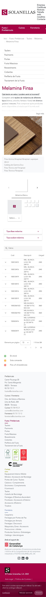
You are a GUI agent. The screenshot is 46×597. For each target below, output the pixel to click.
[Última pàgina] (41, 348)
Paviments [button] (8, 55)
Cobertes (8, 440)
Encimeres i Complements (15, 486)
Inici (5, 39)
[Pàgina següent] (36, 348)
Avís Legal (9, 579)
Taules (7, 491)
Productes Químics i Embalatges (17, 532)
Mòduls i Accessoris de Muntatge (18, 477)
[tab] (21, 187)
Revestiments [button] (10, 68)
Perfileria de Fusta (12, 443)
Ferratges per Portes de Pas (15, 518)
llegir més (40, 114)
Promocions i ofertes (13, 529)
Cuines (22, 28)
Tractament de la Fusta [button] (14, 81)
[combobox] (15, 218)
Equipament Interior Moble (15, 474)
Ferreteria (35, 28)
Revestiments (10, 437)
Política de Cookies (23, 579)
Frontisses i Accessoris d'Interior (17, 500)
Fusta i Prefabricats (7, 29)
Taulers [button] (7, 51)
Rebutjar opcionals (26, 593)
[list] (23, 360)
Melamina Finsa (12, 42)
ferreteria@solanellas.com (15, 416)
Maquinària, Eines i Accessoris (16, 527)
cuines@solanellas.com (14, 411)
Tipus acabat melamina (15, 238)
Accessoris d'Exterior (13, 503)
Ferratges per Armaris (13, 521)
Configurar (6, 593)
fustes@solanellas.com (14, 391)
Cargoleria (9, 515)
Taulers (29, 39)
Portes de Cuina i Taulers (14, 480)
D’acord (38, 593)
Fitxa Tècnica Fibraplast (13, 171)
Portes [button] (7, 59)
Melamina (38, 39)
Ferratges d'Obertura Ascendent (17, 497)
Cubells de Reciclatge (13, 494)
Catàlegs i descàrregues (14, 535)
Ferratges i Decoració (13, 524)
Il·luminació (9, 489)
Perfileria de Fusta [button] (12, 76)
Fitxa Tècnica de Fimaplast (14, 168)
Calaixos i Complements (14, 483)
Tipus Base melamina (14, 231)
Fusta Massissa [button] (11, 64)
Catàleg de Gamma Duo (14, 165)
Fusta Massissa (10, 434)
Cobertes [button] (8, 72)
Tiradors (8, 506)
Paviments (9, 428)
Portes (7, 431)
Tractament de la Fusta (14, 446)
